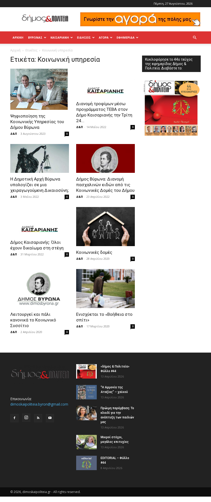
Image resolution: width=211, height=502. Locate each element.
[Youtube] (50, 418)
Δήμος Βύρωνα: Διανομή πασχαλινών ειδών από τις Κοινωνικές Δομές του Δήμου (105, 184)
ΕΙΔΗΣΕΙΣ (84, 37)
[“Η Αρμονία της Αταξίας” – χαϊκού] (86, 392)
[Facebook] (14, 418)
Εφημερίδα (126, 37)
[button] (194, 37)
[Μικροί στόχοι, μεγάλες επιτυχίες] (86, 442)
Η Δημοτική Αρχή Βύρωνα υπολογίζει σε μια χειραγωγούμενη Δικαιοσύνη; (39, 184)
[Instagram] (26, 418)
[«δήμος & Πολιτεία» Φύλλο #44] (86, 371)
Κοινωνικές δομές (94, 252)
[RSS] (38, 418)
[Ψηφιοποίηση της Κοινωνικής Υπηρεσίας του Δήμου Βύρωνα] (39, 89)
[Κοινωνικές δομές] (105, 226)
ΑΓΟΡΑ (104, 37)
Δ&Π (13, 134)
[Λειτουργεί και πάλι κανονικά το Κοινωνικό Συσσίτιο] (39, 288)
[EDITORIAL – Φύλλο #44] (86, 463)
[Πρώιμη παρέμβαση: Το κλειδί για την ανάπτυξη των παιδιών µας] (86, 413)
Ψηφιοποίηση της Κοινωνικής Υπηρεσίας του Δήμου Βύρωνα (37, 121)
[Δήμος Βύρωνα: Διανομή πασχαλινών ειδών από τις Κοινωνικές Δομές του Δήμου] (105, 158)
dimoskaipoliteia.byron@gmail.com (39, 404)
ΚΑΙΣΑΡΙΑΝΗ (59, 37)
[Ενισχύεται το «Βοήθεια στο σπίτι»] (105, 288)
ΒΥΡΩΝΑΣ (35, 37)
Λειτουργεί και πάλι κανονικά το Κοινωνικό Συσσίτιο (33, 320)
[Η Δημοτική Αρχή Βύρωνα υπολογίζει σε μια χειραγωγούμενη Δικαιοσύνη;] (39, 158)
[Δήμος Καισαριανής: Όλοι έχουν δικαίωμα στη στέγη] (39, 221)
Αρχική (18, 37)
